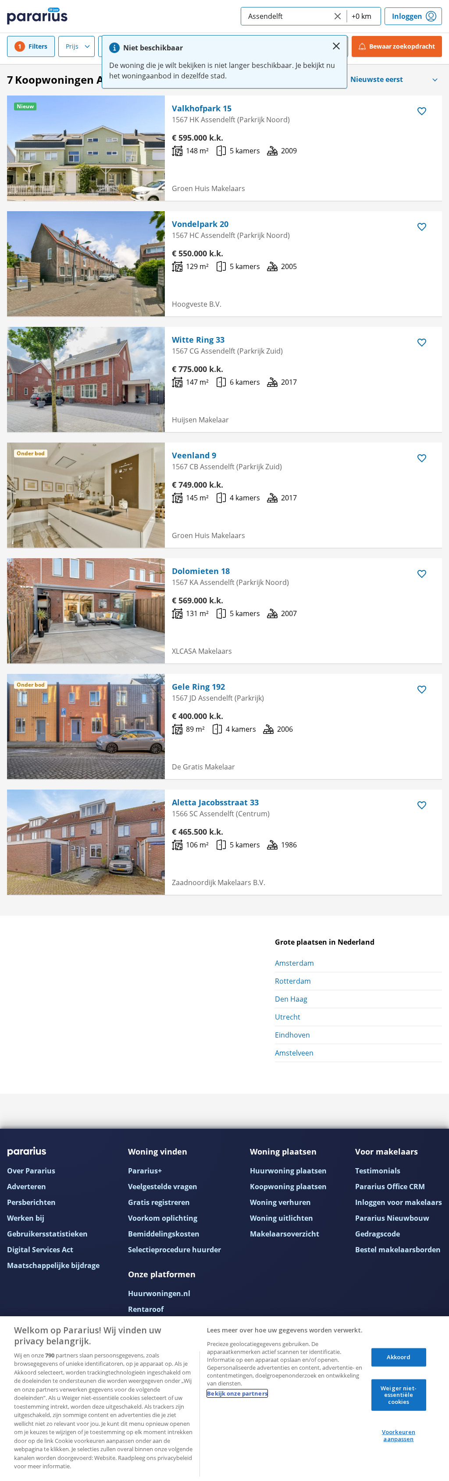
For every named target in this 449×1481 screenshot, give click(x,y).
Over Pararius (31, 1171)
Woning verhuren (280, 1202)
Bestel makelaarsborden (398, 1249)
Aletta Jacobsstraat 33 (215, 802)
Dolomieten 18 (201, 571)
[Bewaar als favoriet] (421, 111)
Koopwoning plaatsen (288, 1186)
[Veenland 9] (86, 495)
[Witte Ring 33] (86, 379)
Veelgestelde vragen (162, 1186)
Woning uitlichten (281, 1218)
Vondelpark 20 (200, 224)
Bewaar (402, 46)
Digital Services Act (40, 1249)
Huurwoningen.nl (159, 1293)
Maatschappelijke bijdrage (53, 1265)
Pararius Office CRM (390, 1186)
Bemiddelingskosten (164, 1234)
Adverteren (26, 1186)
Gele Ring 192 (198, 686)
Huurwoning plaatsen (288, 1171)
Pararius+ (145, 1171)
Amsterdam (294, 963)
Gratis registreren (159, 1202)
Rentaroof (146, 1309)
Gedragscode (377, 1234)
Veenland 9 (194, 455)
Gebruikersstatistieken (47, 1234)
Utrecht (287, 1017)
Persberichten (31, 1202)
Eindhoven (292, 1035)
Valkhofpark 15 (202, 108)
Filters (38, 46)
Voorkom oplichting (162, 1218)
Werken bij (25, 1218)
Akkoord (399, 1357)
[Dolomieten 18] (86, 610)
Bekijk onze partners (237, 1393)
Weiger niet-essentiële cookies (399, 1394)
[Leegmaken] (337, 16)
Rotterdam (293, 981)
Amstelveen (294, 1053)
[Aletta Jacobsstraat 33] (86, 842)
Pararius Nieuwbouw (392, 1218)
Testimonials (377, 1171)
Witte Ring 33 (198, 339)
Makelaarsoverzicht (284, 1234)
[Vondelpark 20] (86, 263)
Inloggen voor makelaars (398, 1202)
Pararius (37, 16)
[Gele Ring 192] (86, 726)
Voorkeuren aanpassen (398, 1435)
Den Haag (291, 999)
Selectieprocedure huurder (174, 1249)
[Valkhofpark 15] (86, 148)
